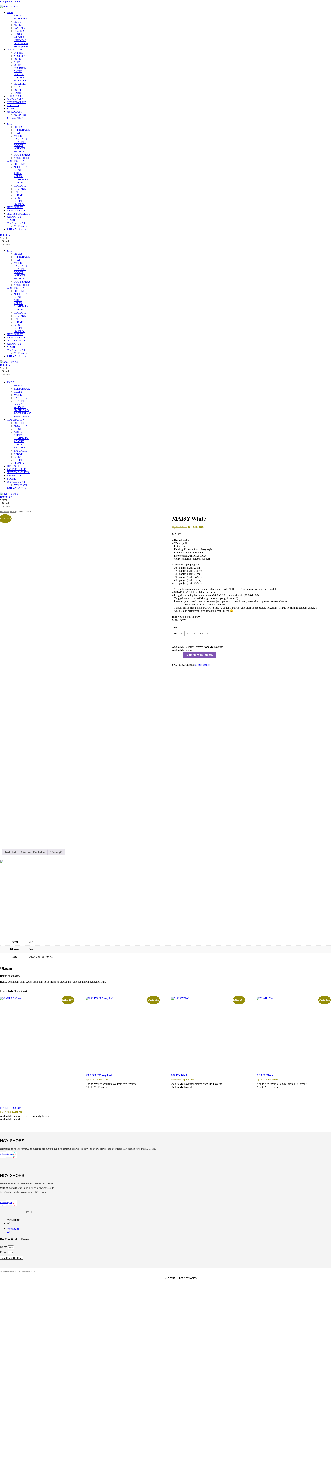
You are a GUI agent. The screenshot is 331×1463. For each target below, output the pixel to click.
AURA (17, 62)
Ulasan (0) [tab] (56, 852)
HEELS (18, 15)
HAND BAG (20, 40)
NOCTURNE (20, 56)
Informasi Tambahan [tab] (33, 852)
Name (4, 1247)
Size (175, 627)
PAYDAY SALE (15, 99)
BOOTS (18, 34)
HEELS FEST (14, 96)
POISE (17, 59)
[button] (197, 646)
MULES (18, 25)
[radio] (175, 633)
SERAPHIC (20, 84)
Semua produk (21, 46)
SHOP (10, 12)
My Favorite (20, 115)
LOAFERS (19, 31)
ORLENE (18, 53)
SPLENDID (20, 80)
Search (3, 238)
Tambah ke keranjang (199, 654)
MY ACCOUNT (15, 111)
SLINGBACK (21, 18)
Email (4, 1252)
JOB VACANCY (15, 118)
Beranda (4, 511)
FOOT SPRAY (21, 43)
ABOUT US (13, 105)
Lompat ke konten (10, 1)
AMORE (18, 71)
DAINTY (18, 93)
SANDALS (19, 28)
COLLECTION (14, 49)
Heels (198, 664)
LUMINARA (20, 68)
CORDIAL (19, 74)
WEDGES (19, 37)
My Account (14, 1219)
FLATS (17, 22)
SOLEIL (18, 90)
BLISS (17, 87)
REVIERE (19, 77)
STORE (11, 108)
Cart (9, 1222)
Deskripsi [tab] (10, 852)
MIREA (18, 65)
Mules (13, 511)
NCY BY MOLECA (16, 102)
